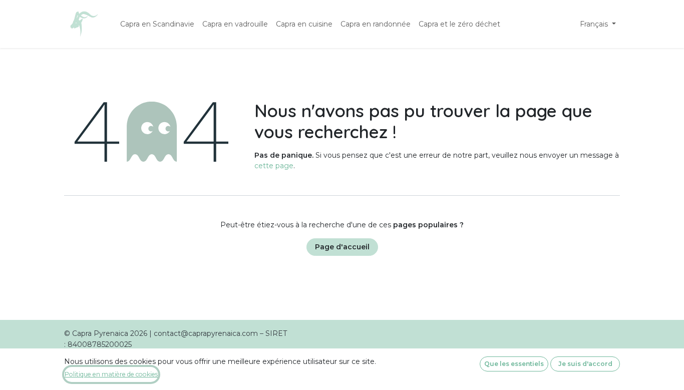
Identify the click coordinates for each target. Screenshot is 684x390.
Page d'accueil (342, 246)
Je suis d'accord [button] (585, 363)
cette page (273, 165)
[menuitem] (157, 24)
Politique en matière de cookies (111, 374)
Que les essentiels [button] (514, 363)
